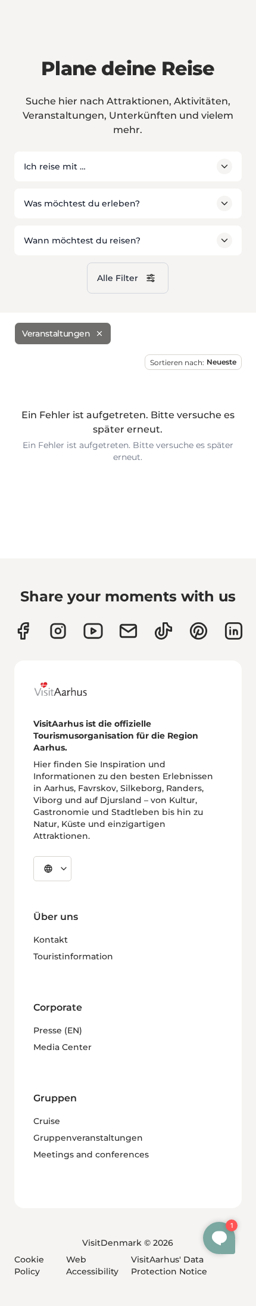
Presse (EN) (57, 1030)
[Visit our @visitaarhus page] (163, 630)
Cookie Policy (29, 1265)
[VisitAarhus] (69, 689)
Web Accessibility (92, 1265)
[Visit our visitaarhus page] (23, 630)
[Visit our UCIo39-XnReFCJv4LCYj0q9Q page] (93, 630)
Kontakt (50, 939)
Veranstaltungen (56, 333)
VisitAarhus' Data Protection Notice (169, 1265)
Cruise (46, 1121)
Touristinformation (73, 956)
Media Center (62, 1047)
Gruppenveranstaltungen (88, 1137)
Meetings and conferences (91, 1154)
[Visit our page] (58, 630)
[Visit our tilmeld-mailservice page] (128, 630)
